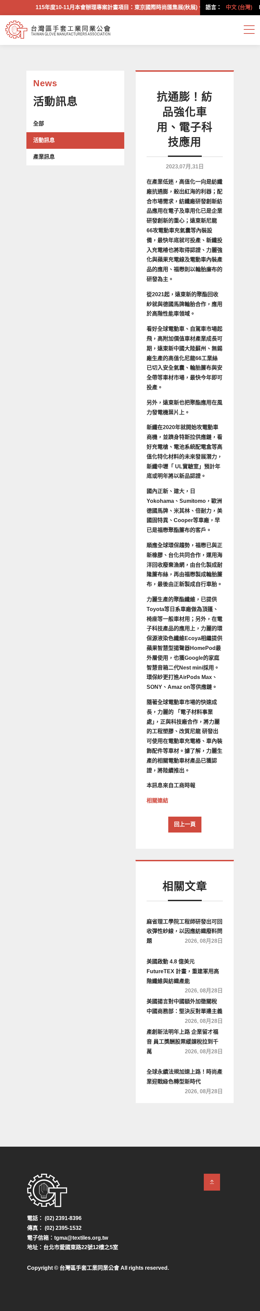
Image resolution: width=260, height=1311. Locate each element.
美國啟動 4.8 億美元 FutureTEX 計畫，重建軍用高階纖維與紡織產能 (185, 975)
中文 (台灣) (239, 7)
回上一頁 (185, 824)
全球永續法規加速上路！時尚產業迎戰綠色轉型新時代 (185, 1080)
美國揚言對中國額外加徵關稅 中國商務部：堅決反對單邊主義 (185, 1010)
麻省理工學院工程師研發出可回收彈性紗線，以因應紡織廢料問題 (185, 931)
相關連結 (157, 800)
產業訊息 (44, 157)
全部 (38, 123)
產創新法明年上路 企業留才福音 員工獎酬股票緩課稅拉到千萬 (185, 1041)
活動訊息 (44, 140)
